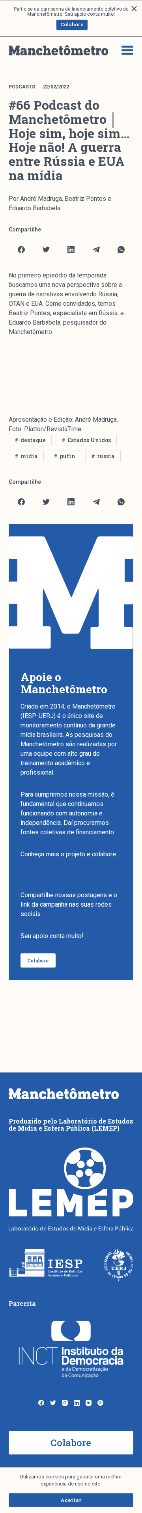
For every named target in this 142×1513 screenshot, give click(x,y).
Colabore (72, 25)
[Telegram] (96, 249)
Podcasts (22, 87)
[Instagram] (65, 1403)
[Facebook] (21, 249)
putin (67, 456)
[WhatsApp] (121, 249)
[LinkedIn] (71, 249)
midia (29, 456)
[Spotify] (100, 1403)
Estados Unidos (89, 440)
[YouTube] (89, 1403)
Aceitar (71, 1500)
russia (106, 456)
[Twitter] (46, 249)
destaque (33, 440)
